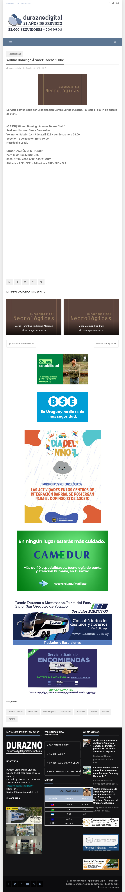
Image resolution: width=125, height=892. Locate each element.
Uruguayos (66, 711)
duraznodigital (15, 68)
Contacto (10, 3)
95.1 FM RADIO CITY (58, 745)
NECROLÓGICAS (24, 3)
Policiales (80, 711)
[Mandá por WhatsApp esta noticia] (9, 282)
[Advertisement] (62, 206)
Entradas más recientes (22, 343)
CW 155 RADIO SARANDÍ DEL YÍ (64, 763)
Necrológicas (15, 54)
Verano (12, 719)
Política (93, 711)
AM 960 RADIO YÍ (57, 754)
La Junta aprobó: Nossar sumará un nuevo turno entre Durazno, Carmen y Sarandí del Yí (105, 771)
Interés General (16, 711)
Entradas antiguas (105, 343)
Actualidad (33, 711)
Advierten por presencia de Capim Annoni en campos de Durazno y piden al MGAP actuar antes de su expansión (105, 746)
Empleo (105, 711)
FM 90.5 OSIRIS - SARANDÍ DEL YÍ (64, 771)
